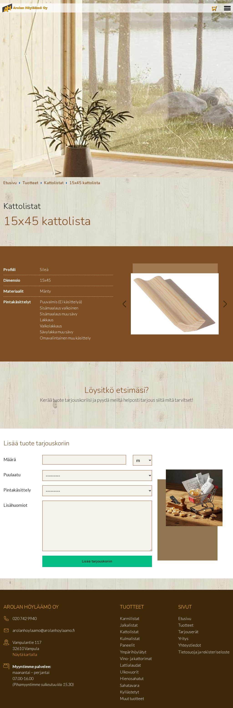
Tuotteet (30, 183)
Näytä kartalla (25, 654)
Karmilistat (129, 618)
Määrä (9, 459)
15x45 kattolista (84, 183)
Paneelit (127, 645)
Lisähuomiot (15, 505)
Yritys (183, 638)
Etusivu (10, 183)
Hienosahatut (132, 678)
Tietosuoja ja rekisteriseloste (204, 652)
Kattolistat (53, 183)
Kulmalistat (130, 638)
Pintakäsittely (17, 489)
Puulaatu (11, 474)
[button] (227, 7)
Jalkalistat (129, 625)
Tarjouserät (188, 631)
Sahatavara (129, 685)
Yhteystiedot (189, 645)
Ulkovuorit (129, 672)
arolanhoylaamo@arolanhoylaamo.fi (44, 630)
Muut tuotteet (132, 698)
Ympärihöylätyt (133, 652)
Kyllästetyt (129, 692)
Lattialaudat (130, 665)
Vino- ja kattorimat (136, 658)
